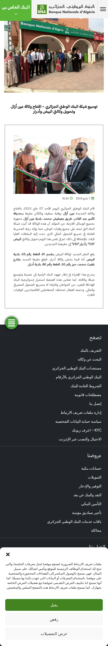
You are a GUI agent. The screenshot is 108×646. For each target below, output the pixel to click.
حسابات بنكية (91, 468)
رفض (54, 619)
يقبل (54, 604)
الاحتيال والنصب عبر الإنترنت (80, 439)
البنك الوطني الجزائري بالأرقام (78, 377)
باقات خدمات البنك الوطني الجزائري (74, 521)
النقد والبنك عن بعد (87, 495)
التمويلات (94, 477)
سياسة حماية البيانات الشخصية (78, 421)
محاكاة (96, 530)
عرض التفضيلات (54, 633)
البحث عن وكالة (89, 359)
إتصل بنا (95, 404)
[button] (7, 554)
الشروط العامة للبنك (86, 386)
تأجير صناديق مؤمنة (86, 513)
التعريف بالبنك (90, 350)
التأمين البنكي (91, 504)
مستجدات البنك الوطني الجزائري (76, 368)
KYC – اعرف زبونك (86, 430)
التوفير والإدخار (90, 486)
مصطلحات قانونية (87, 395)
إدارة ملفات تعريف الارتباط (81, 412)
